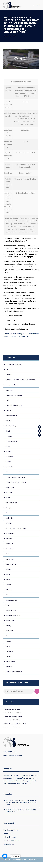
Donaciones (8, 833)
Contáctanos (9, 844)
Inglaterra (9, 559)
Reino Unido (10, 621)
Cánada (9, 436)
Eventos (9, 513)
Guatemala (10, 533)
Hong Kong (10, 549)
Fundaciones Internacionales (16, 528)
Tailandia (9, 651)
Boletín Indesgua (12, 426)
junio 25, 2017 (8, 712)
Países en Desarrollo (13, 615)
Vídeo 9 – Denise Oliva (13, 716)
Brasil (8, 431)
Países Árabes (11, 610)
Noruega (9, 595)
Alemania (9, 370)
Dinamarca (10, 487)
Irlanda (8, 569)
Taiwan (9, 656)
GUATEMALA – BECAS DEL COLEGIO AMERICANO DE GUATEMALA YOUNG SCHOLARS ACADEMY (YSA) (22, 802)
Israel (8, 574)
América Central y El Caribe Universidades (21, 380)
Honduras (9, 544)
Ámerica (9, 375)
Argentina (9, 390)
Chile (8, 446)
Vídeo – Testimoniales (14, 672)
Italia (8, 580)
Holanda (9, 539)
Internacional (10, 36)
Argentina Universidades (14, 395)
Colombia (9, 457)
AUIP (7, 400)
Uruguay (9, 667)
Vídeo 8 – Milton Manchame (15, 724)
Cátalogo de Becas (11, 830)
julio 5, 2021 (7, 727)
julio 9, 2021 (7, 719)
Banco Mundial (11, 416)
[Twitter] (39, 431)
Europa (8, 508)
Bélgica (9, 421)
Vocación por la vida (12, 709)
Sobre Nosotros (10, 837)
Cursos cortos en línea (14, 472)
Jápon (8, 585)
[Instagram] (39, 435)
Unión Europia (11, 662)
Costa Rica (10, 467)
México (8, 590)
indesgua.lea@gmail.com (13, 755)
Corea (8, 462)
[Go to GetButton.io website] (5, 860)
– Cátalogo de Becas (13, 364)
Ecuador (9, 492)
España (9, 498)
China (8, 451)
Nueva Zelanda (11, 600)
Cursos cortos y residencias (16, 482)
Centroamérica (11, 441)
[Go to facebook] (4, 856)
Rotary (8, 626)
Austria (8, 411)
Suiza (8, 646)
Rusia (8, 636)
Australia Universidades (14, 405)
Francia (9, 523)
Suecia (8, 641)
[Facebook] (39, 427)
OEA (7, 605)
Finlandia (9, 518)
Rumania (9, 631)
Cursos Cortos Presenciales (16, 477)
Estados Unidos (11, 503)
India (8, 554)
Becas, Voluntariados (12, 840)
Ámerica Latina (11, 385)
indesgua (19, 712)
